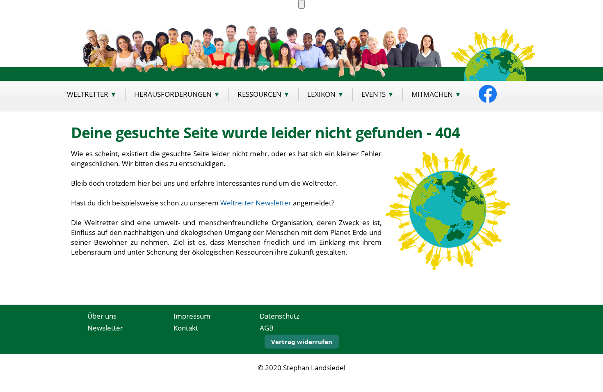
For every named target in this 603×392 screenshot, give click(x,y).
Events (373, 94)
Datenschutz (279, 316)
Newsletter (105, 328)
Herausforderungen (173, 94)
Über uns (101, 316)
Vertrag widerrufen (301, 341)
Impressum (192, 316)
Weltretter (87, 94)
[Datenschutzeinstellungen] (301, 4)
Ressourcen (259, 94)
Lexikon (321, 94)
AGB (267, 328)
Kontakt (186, 328)
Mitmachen (432, 94)
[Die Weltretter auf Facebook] (487, 94)
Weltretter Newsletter (255, 202)
